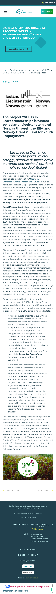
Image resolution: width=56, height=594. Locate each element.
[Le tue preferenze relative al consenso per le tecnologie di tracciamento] (51, 589)
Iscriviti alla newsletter (39, 541)
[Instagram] (28, 555)
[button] (6, 11)
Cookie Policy (28, 572)
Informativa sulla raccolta (15, 590)
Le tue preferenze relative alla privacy (29, 586)
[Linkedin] (32, 555)
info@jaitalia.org (37, 529)
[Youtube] (24, 555)
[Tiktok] (36, 555)
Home (5, 70)
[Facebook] (19, 555)
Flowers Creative (31, 578)
